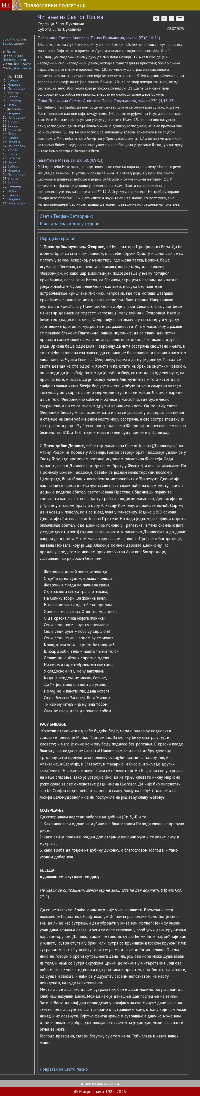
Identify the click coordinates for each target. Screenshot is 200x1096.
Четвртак (14, 101)
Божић (7, 39)
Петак (12, 105)
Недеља (14, 84)
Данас (9, 52)
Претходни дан (14, 60)
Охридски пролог (57, 238)
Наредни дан (13, 56)
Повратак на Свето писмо (64, 1069)
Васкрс (8, 43)
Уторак (13, 92)
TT (180, 18)
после (26, 64)
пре (17, 64)
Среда (12, 97)
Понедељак (16, 88)
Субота (13, 80)
